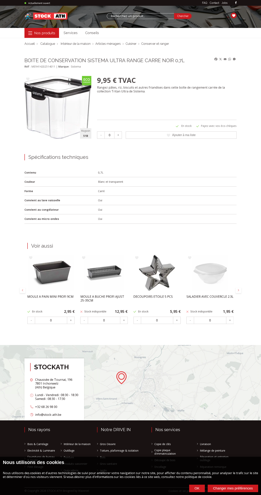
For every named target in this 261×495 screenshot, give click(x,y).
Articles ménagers (108, 44)
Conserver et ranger (155, 44)
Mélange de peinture (212, 450)
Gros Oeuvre (108, 444)
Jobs (224, 2)
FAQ (204, 2)
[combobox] (140, 16)
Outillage (69, 450)
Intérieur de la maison (76, 44)
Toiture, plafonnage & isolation (119, 450)
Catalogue (47, 44)
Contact (214, 2)
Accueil (29, 44)
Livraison (205, 444)
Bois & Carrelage (37, 444)
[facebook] (236, 3)
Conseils (92, 33)
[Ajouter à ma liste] (27, 79)
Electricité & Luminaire (41, 450)
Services (71, 33)
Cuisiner (131, 44)
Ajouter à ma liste (184, 135)
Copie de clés (162, 444)
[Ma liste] (234, 16)
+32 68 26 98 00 (46, 407)
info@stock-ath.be (48, 415)
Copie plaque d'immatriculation (165, 452)
